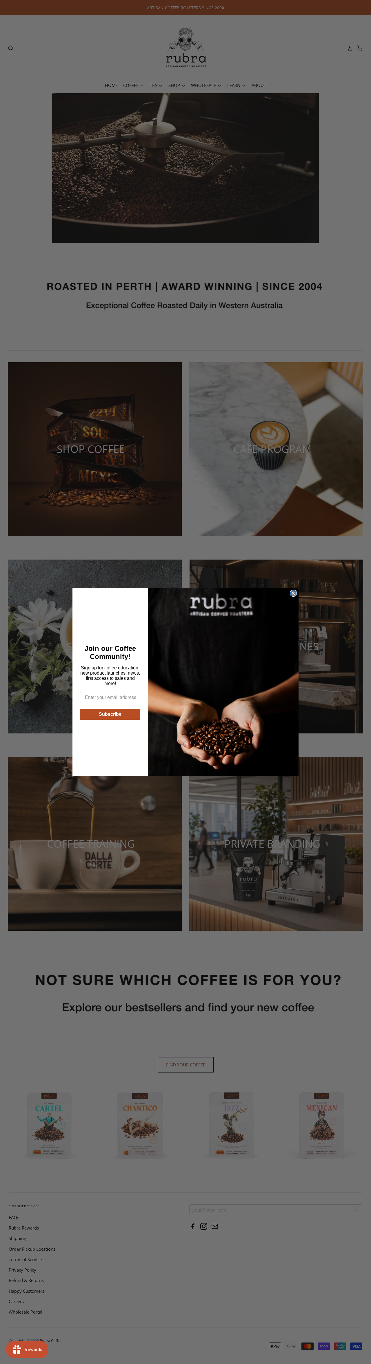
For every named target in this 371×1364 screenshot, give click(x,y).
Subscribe (110, 714)
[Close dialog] (293, 593)
